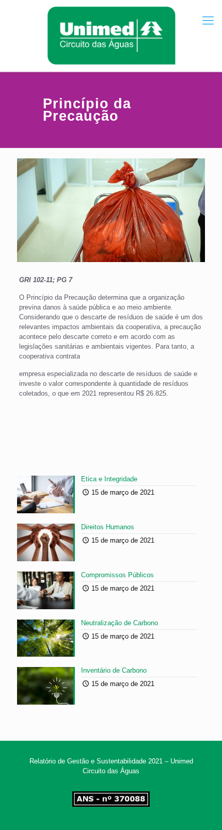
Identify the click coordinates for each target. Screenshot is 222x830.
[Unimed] (111, 35)
